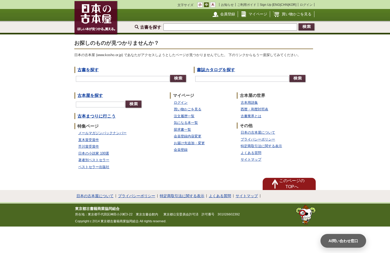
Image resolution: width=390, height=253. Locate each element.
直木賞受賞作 (88, 140)
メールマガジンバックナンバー (102, 133)
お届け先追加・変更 (189, 143)
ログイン (306, 4)
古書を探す (88, 69)
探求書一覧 (182, 130)
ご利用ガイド (246, 4)
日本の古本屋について (258, 132)
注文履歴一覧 (184, 116)
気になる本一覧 (186, 123)
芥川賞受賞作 (88, 146)
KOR (292, 4)
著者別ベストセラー (93, 160)
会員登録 (227, 14)
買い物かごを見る (296, 14)
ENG (276, 4)
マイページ (258, 14)
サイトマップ (251, 159)
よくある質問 (251, 153)
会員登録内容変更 (187, 136)
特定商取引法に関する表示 (261, 146)
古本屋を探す (90, 95)
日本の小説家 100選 (93, 153)
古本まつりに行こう (96, 116)
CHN (284, 4)
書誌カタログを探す (216, 69)
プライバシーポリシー (258, 139)
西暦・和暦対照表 (254, 109)
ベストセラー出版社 (93, 167)
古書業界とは (251, 116)
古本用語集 (249, 103)
